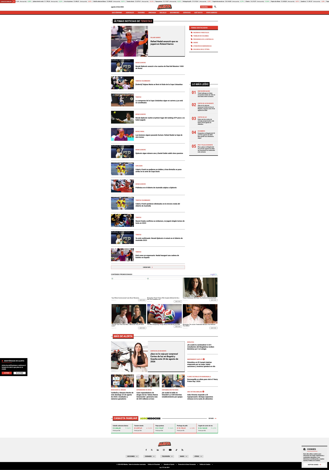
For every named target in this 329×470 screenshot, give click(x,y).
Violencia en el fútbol (201, 49)
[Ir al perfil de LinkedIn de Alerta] (158, 450)
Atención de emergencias (202, 46)
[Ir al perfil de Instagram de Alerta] (164, 450)
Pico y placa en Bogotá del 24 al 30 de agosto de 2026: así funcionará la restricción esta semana (206, 149)
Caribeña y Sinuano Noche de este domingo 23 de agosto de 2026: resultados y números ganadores (122, 396)
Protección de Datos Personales (187, 464)
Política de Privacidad (154, 464)
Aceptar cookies (313, 464)
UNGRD (195, 42)
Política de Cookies (314, 460)
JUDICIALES (130, 12)
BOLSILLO (163, 12)
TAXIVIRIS (141, 12)
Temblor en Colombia (201, 36)
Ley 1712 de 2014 (164, 467)
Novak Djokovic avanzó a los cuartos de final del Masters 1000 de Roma (160, 67)
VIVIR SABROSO (211, 12)
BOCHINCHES (174, 12)
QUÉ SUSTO (198, 12)
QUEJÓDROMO (117, 12)
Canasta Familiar (6, 1)
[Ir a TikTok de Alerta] (176, 450)
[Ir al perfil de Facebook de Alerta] (146, 450)
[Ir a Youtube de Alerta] (170, 450)
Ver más (211, 418)
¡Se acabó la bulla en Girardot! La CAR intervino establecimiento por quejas (172, 395)
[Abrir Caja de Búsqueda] (215, 7)
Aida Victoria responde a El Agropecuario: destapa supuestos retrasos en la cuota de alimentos (200, 397)
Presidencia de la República (203, 39)
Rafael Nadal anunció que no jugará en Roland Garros (164, 42)
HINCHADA (152, 12)
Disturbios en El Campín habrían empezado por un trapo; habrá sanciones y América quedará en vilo (201, 364)
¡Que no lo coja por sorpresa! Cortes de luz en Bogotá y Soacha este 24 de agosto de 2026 (206, 108)
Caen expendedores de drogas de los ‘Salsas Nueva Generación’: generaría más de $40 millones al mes (147, 396)
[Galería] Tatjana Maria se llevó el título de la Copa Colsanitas (159, 84)
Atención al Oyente (169, 464)
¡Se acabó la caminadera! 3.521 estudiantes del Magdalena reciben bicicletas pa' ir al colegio (200, 347)
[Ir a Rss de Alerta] (182, 450)
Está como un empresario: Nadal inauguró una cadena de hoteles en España (157, 256)
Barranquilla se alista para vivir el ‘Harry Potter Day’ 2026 (202, 380)
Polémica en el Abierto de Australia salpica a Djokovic (156, 188)
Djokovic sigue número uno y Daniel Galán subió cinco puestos (159, 153)
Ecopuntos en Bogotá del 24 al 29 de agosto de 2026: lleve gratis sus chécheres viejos (206, 135)
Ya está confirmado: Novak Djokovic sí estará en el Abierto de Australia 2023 (159, 239)
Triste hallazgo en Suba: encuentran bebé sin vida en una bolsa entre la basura (206, 94)
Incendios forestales (201, 32)
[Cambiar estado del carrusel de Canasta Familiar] (13, 1)
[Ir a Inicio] (164, 7)
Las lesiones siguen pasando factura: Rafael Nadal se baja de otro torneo (159, 136)
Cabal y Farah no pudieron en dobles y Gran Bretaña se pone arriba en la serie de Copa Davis (159, 170)
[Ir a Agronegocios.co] (150, 418)
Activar (6, 373)
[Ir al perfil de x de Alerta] (152, 450)
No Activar (19, 373)
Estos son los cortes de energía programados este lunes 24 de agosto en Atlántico (206, 122)
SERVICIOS (187, 12)
